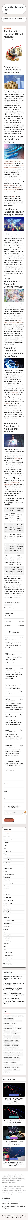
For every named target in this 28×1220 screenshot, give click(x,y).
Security (5, 932)
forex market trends (7, 1035)
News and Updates (8, 909)
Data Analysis (7, 862)
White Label (6, 1072)
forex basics (14, 1023)
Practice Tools (7, 917)
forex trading (15, 1047)
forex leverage (7, 1033)
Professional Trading (9, 920)
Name (5, 784)
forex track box (7, 1045)
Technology (6, 943)
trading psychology (15, 1067)
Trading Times (7, 961)
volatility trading (16, 1069)
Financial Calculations (9, 874)
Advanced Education (9, 836)
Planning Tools (7, 911)
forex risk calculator (16, 1038)
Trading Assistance (8, 952)
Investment (6, 888)
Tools (5, 949)
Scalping (6, 929)
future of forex (16, 1057)
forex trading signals (8, 1055)
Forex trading (15, 392)
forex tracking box (15, 1045)
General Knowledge (8, 883)
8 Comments (15, 39)
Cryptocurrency (7, 857)
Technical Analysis (8, 940)
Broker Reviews (7, 851)
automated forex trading (8, 1016)
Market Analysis (7, 897)
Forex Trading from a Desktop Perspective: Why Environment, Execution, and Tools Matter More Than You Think (14, 1001)
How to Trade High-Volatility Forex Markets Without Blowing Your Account (14, 994)
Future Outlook (7, 880)
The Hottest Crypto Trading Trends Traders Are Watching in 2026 (13, 989)
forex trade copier (7, 1047)
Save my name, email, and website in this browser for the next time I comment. (12, 807)
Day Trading (6, 865)
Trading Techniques (8, 958)
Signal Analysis (7, 935)
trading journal (7, 1067)
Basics (5, 845)
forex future (14, 1030)
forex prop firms (16, 1035)
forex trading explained (8, 1052)
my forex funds (13, 1062)
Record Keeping (7, 923)
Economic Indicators (8, 868)
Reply (21, 637)
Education (6, 871)
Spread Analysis (7, 937)
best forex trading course (8, 1018)
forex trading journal (18, 1052)
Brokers (5, 854)
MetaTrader (6, 1062)
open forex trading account (9, 1064)
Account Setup (7, 834)
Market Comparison (8, 900)
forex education (18, 1028)
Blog (5, 848)
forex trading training (8, 1057)
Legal (5, 891)
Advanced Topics (8, 839)
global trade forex (8, 604)
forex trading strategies (18, 1055)
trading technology (7, 1069)
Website (6, 798)
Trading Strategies (8, 955)
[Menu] (6, 13)
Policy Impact (7, 914)
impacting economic (9, 185)
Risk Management (8, 926)
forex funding (6, 1030)
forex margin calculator (16, 1033)
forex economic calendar (8, 1028)
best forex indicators (19, 1016)
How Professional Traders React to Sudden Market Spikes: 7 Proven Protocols (13, 978)
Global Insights (7, 886)
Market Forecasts (8, 903)
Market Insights (7, 28)
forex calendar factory (8, 1025)
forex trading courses (18, 1050)
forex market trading (8, 602)
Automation (6, 842)
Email (5, 791)
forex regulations (7, 1038)
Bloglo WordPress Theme (16, 1217)
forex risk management (8, 1040)
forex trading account (8, 1050)
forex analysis (6, 1023)
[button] (8, 616)
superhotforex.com (13, 8)
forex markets (16, 602)
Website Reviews (8, 963)
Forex (13, 196)
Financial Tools (7, 877)
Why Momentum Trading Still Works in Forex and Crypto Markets (14, 984)
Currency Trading (8, 859)
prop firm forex (19, 1064)
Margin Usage (7, 894)
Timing (5, 946)
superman (9, 613)
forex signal (17, 1040)
